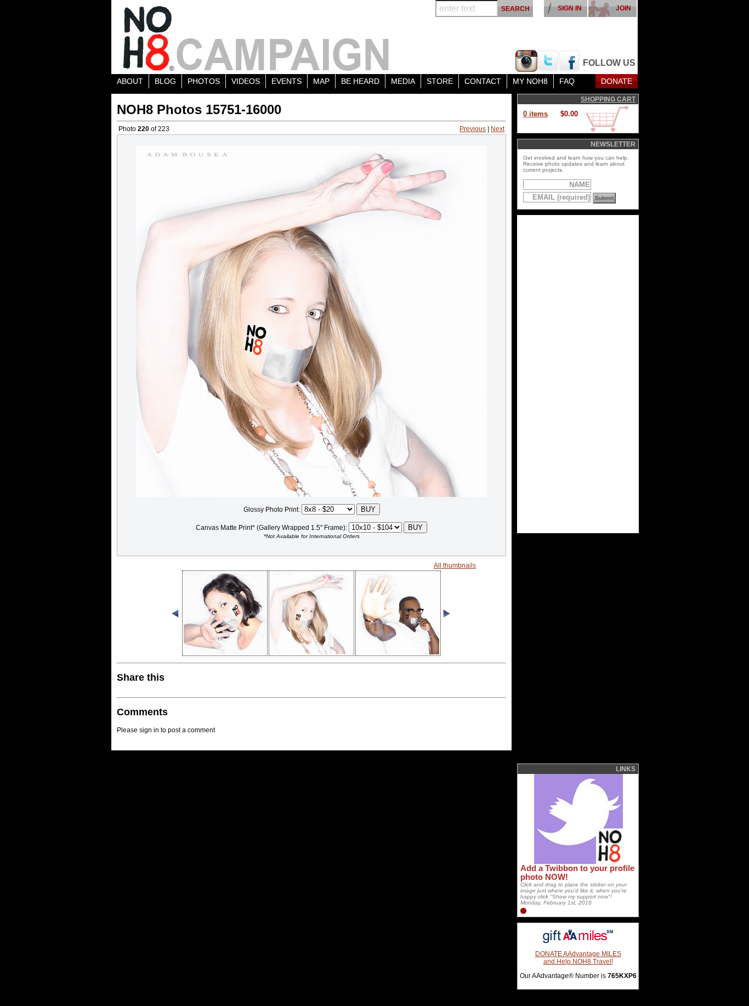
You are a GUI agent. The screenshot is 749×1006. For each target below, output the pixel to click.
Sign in (570, 8)
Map (321, 81)
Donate (616, 81)
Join (623, 8)
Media (403, 81)
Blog (165, 81)
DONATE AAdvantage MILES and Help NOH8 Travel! (578, 957)
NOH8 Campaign (256, 37)
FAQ (567, 81)
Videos (245, 81)
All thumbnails (455, 565)
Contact (482, 81)
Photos (204, 81)
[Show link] (577, 862)
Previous (472, 129)
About (130, 81)
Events (286, 81)
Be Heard (360, 81)
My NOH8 (530, 81)
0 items (535, 114)
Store (440, 81)
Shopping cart (608, 99)
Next (497, 129)
